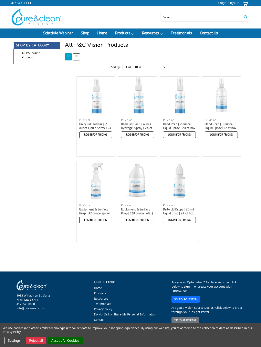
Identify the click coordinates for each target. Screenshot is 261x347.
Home (102, 33)
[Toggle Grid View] (68, 56)
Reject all (36, 340)
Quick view (95, 112)
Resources (151, 33)
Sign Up (233, 3)
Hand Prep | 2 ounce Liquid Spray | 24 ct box (179, 126)
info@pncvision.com (30, 308)
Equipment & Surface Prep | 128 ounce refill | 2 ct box (137, 213)
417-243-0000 (26, 304)
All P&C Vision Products (31, 55)
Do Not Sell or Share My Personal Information (125, 314)
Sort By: (116, 67)
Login (222, 3)
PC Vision (85, 120)
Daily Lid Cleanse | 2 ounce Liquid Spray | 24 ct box (95, 128)
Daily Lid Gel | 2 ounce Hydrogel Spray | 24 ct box (136, 128)
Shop (85, 33)
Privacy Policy (103, 309)
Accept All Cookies (65, 340)
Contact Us (209, 33)
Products (123, 33)
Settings (14, 340)
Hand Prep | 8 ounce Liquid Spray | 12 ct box (220, 126)
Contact (99, 320)
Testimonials (181, 33)
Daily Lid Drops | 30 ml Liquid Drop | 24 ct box (178, 211)
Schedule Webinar (58, 33)
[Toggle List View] (76, 56)
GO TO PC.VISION (185, 299)
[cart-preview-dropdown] (244, 3)
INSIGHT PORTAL (185, 320)
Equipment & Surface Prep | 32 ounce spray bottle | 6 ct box (94, 213)
